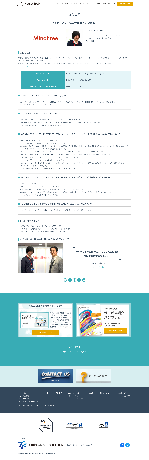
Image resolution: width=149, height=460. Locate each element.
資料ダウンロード (109, 4)
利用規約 (22, 405)
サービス (60, 4)
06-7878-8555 (77, 351)
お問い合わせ (126, 4)
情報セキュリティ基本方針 (34, 405)
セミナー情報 (73, 396)
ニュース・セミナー (75, 393)
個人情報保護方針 (49, 405)
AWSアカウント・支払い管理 (29, 401)
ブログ (98, 4)
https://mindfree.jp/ (97, 267)
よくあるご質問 (124, 396)
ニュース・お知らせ (75, 398)
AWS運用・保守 (25, 398)
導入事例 (74, 4)
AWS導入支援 (24, 396)
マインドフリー (24, 66)
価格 (66, 4)
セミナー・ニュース (86, 4)
